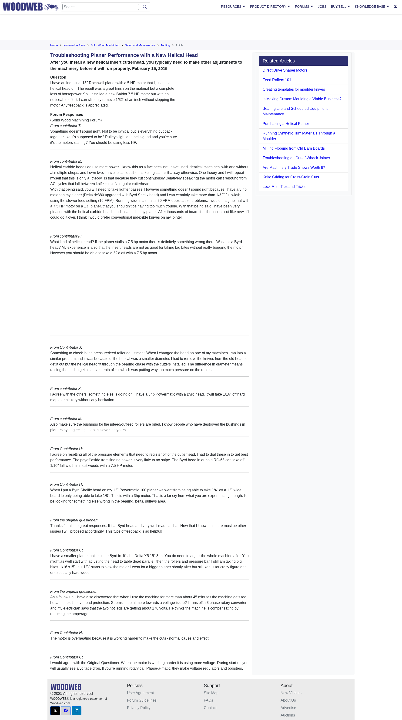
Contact (210, 708)
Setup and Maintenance (140, 45)
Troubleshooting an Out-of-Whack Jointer (296, 158)
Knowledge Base (370, 6)
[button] (55, 710)
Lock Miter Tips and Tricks (284, 187)
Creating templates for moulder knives (294, 89)
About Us (288, 700)
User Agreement (140, 693)
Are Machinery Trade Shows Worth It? (294, 167)
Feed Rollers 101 (277, 80)
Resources (231, 6)
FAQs (208, 700)
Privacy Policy (139, 708)
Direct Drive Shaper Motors (285, 70)
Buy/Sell (339, 6)
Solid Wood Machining (105, 45)
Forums (302, 6)
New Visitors (291, 693)
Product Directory (268, 6)
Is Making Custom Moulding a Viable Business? (302, 99)
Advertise (288, 708)
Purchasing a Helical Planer (286, 124)
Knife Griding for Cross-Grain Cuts (291, 177)
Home (54, 45)
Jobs (322, 6)
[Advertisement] (201, 27)
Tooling (165, 45)
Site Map (211, 693)
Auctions (288, 715)
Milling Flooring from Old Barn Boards (294, 148)
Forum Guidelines (142, 700)
